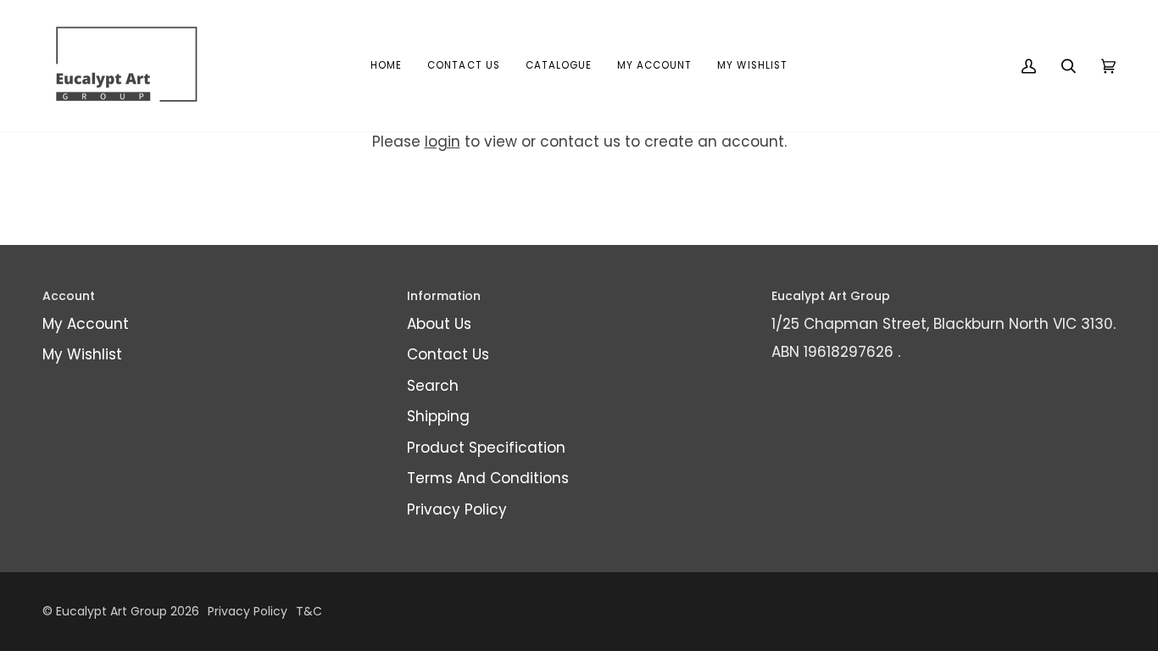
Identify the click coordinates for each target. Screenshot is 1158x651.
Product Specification (486, 447)
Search (433, 386)
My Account (85, 324)
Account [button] (68, 295)
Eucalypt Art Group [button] (830, 295)
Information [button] (444, 295)
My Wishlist (82, 354)
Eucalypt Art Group (111, 611)
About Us (439, 324)
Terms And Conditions (488, 478)
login (442, 141)
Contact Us (448, 354)
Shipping (438, 416)
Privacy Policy (457, 509)
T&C (309, 611)
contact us (580, 141)
